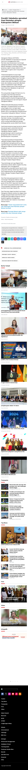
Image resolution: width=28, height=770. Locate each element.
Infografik (4, 629)
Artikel (3, 721)
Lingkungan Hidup (6, 723)
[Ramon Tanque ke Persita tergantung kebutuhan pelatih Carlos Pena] (4, 501)
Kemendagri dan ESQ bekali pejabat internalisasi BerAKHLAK (12, 473)
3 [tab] (14, 603)
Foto (2, 581)
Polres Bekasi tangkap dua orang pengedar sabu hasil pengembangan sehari (17, 575)
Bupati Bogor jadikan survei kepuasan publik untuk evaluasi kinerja (12, 358)
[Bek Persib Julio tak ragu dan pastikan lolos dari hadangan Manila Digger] (4, 487)
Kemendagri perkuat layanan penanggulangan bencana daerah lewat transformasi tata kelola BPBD (13, 310)
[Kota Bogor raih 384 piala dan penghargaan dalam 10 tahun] (14, 396)
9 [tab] (22, 627)
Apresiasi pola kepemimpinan (12, 248)
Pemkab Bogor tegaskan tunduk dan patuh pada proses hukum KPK (12, 543)
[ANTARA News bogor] (15, 1)
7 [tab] (17, 627)
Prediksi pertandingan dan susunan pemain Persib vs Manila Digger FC (17, 493)
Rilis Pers (3, 735)
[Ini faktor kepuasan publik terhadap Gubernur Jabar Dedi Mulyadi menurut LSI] (14, 278)
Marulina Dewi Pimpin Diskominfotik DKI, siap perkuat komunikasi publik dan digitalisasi (13, 335)
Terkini (3, 699)
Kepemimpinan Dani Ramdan (10, 251)
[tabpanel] (14, 593)
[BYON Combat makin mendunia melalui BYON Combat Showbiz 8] (4, 508)
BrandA (3, 752)
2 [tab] (12, 603)
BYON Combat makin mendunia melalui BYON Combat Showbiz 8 (16, 507)
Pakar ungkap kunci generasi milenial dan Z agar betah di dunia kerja (13, 381)
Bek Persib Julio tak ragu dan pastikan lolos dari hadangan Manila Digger (17, 486)
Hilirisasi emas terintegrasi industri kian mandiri (13, 676)
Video (3, 605)
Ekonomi (3, 715)
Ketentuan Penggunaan (8, 741)
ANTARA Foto (5, 754)
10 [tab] (24, 627)
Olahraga (3, 732)
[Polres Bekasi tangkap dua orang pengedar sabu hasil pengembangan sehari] (4, 575)
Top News (4, 523)
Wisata (3, 727)
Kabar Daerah (5, 713)
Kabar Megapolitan (14, 9)
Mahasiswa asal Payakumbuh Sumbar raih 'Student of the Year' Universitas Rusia (14, 427)
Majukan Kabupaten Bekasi (10, 260)
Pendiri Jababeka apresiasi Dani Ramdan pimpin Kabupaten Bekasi (13, 12)
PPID (2, 759)
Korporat (3, 757)
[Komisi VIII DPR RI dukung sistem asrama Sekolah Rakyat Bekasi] (4, 551)
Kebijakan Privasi (6, 744)
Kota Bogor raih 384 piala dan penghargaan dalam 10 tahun (10, 404)
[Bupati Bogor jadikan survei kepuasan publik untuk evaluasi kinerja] (14, 350)
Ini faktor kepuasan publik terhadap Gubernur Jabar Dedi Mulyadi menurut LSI (13, 286)
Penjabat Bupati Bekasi (9, 254)
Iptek (2, 718)
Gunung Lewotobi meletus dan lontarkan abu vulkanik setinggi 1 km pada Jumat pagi (17, 516)
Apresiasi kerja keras (8, 257)
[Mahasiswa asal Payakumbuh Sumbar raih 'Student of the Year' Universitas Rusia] (14, 419)
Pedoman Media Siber (7, 749)
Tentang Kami (5, 746)
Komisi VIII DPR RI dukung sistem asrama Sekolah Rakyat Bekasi (16, 550)
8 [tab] (19, 627)
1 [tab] (9, 603)
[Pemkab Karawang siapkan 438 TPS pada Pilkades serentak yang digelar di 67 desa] (4, 567)
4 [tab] (16, 603)
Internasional (5, 730)
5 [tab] (18, 603)
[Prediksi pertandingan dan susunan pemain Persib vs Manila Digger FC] (4, 494)
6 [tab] (15, 627)
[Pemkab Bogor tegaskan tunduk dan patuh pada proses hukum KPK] (14, 535)
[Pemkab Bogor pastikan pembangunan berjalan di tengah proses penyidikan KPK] (4, 558)
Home (5, 9)
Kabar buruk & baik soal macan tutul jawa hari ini (12, 622)
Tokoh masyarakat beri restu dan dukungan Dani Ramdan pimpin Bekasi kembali (14, 206)
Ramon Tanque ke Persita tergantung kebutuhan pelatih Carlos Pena (16, 500)
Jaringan (3, 739)
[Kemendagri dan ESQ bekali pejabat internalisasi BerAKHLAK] (14, 465)
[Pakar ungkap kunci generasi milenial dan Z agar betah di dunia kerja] (14, 373)
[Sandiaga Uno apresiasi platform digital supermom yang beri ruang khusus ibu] (14, 442)
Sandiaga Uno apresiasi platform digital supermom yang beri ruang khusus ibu (13, 450)
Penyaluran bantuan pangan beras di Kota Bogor (13, 598)
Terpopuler (4, 480)
